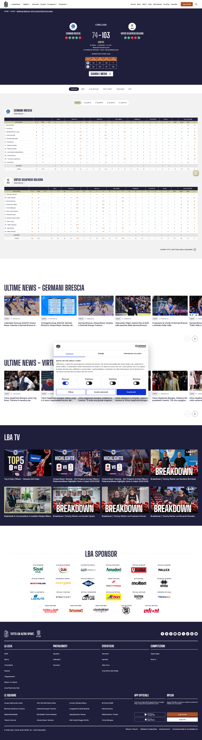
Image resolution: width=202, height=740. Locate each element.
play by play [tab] (94, 89)
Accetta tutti (131, 392)
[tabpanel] (101, 176)
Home (6, 11)
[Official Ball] (138, 583)
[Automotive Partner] (88, 570)
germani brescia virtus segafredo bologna (35, 11)
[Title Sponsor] (38, 570)
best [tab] (83, 89)
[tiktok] (187, 633)
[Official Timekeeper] (88, 597)
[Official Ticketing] (63, 597)
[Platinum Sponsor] (63, 570)
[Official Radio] (126, 610)
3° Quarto (111, 103)
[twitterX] (183, 633)
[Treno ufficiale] (113, 583)
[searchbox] (101, 2)
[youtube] (179, 633)
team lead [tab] (120, 89)
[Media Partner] (50, 610)
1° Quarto (87, 103)
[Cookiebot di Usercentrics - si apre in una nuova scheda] (137, 346)
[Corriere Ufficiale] (164, 597)
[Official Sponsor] (138, 570)
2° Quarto (99, 103)
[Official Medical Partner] (88, 583)
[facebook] (162, 633)
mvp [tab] (129, 89)
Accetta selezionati (101, 392)
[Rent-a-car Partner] (38, 597)
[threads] (171, 633)
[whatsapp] (192, 633)
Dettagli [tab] (101, 353)
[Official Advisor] (151, 610)
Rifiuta (70, 392)
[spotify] (196, 633)
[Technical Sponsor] (164, 583)
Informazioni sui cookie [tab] (132, 353)
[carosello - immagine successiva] (195, 339)
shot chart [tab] (107, 89)
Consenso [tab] (69, 354)
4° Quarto (123, 103)
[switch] (89, 383)
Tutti (77, 103)
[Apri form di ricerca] (196, 4)
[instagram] (166, 633)
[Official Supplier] (138, 597)
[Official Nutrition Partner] (113, 597)
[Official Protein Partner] (113, 570)
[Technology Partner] (63, 583)
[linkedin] (175, 633)
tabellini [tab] (74, 89)
